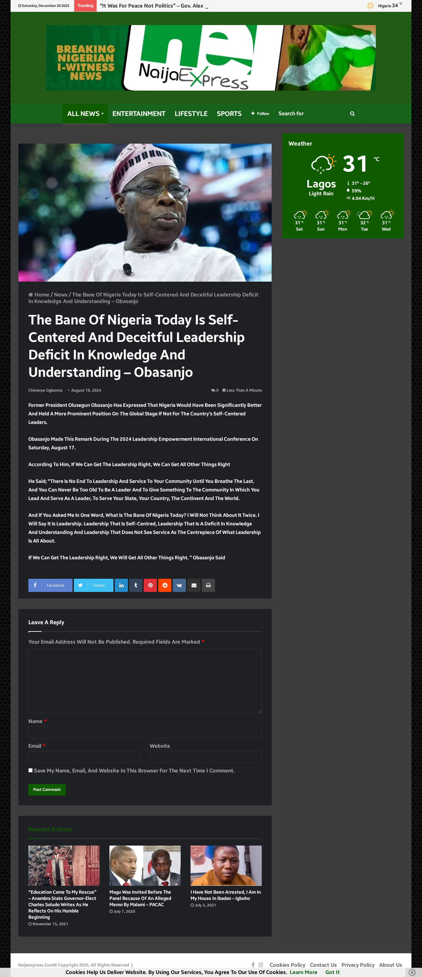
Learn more (303, 972)
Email (36, 746)
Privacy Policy (358, 965)
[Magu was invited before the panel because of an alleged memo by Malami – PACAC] (145, 866)
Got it (332, 972)
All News (83, 114)
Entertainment (139, 114)
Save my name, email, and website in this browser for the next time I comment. (134, 771)
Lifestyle (191, 114)
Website (160, 746)
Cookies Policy (287, 965)
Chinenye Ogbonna (45, 390)
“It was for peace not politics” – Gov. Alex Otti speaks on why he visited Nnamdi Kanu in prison (218, 6)
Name (37, 721)
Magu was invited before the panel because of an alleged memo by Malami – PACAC (140, 898)
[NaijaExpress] (211, 58)
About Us (390, 965)
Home (41, 295)
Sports (229, 114)
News (61, 295)
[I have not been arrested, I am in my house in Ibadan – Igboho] (226, 866)
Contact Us (323, 965)
